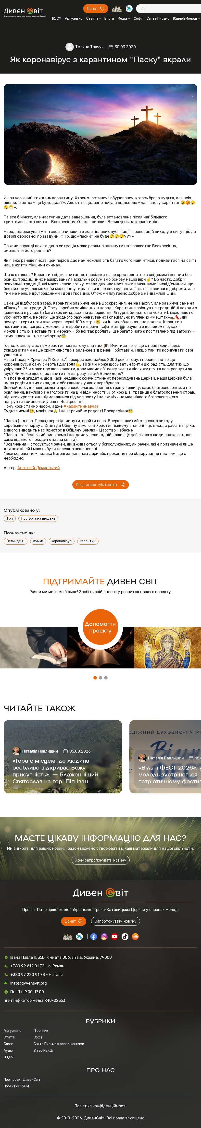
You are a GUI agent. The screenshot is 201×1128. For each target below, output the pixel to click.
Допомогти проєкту (100, 627)
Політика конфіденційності (100, 1106)
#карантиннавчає (81, 406)
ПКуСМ (56, 18)
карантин (88, 541)
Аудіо (8, 1051)
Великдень (15, 541)
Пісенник (41, 1031)
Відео (8, 1057)
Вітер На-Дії (43, 1051)
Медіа (122, 18)
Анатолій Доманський (38, 467)
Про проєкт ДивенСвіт (22, 1080)
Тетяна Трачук (89, 47)
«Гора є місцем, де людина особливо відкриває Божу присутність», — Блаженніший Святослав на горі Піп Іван (55, 770)
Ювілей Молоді (185, 18)
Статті (92, 18)
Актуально (74, 18)
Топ (9, 518)
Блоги (109, 18)
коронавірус (61, 541)
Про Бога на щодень (38, 518)
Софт (138, 18)
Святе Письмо (158, 18)
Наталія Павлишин (40, 751)
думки (38, 541)
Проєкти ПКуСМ (16, 1086)
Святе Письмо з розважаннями (59, 1044)
